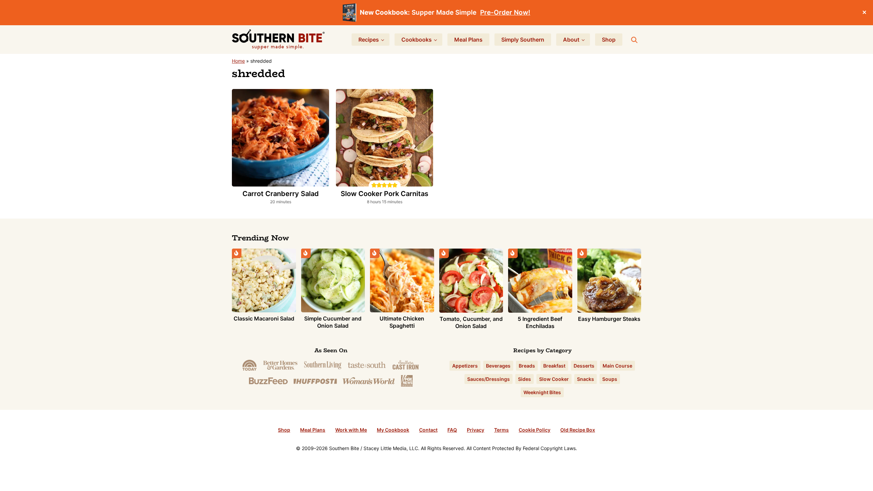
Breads (527, 366)
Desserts (584, 366)
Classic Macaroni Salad (264, 318)
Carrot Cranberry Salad (280, 194)
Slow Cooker (554, 379)
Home (238, 61)
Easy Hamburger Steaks (609, 318)
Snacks (585, 379)
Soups (609, 379)
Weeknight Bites (542, 392)
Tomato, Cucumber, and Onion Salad (471, 322)
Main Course (617, 366)
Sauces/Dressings (488, 379)
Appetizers (465, 366)
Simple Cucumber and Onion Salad (332, 322)
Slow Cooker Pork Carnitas (384, 194)
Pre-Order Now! (505, 12)
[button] (373, 185)
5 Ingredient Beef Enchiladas (540, 322)
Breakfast (554, 366)
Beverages (498, 366)
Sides (524, 379)
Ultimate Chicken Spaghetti (402, 322)
